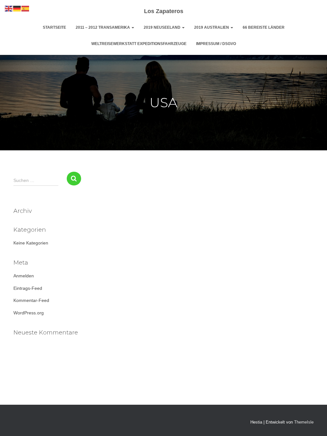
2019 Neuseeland (162, 27)
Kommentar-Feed (31, 300)
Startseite (54, 27)
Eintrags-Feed (27, 288)
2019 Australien (212, 27)
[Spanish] (25, 8)
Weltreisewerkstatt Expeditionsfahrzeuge (138, 43)
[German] (17, 8)
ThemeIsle (304, 422)
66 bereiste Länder (264, 27)
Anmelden (23, 275)
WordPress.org (28, 312)
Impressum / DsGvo (216, 43)
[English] (9, 8)
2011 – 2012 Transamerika (103, 27)
